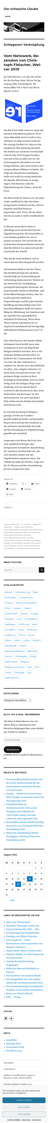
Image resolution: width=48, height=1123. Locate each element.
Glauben (9, 619)
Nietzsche (33, 651)
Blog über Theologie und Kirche (22, 925)
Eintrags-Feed (13, 1043)
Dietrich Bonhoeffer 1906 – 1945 (22, 929)
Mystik (22, 646)
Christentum (26, 597)
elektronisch (37, 530)
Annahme (29, 527)
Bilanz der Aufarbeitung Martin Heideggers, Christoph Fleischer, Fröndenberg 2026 (23, 836)
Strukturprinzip (10, 546)
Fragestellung (9, 532)
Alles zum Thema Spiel (18, 922)
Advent (8, 592)
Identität (27, 535)
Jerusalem (10, 630)
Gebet (27, 608)
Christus (9, 603)
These (26, 546)
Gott (19, 619)
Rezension (8, 527)
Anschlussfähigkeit (11, 530)
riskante (7, 543)
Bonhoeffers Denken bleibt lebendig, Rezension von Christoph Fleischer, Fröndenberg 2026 (25, 826)
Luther (26, 640)
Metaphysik (11, 646)
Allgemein (36, 524)
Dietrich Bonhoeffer (26, 603)
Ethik (7, 608)
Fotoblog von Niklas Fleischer (21, 936)
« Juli (11, 900)
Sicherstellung (17, 543)
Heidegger (10, 624)
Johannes (32, 630)
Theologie (19, 672)
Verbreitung (35, 546)
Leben (8, 640)
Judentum (10, 635)
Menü (8, 16)
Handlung (36, 532)
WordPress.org (14, 1050)
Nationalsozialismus (15, 651)
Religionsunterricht (15, 667)
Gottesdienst (31, 619)
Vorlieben (24, 1114)
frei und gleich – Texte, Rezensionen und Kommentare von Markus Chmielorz (24, 943)
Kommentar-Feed (15, 1047)
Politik (33, 656)
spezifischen (29, 543)
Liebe (17, 640)
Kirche (22, 635)
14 (30, 879)
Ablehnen (24, 1107)
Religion (37, 540)
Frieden (17, 608)
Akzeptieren (24, 1100)
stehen (38, 543)
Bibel (35, 592)
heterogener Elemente (13, 535)
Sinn (37, 667)
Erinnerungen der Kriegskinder (22, 933)
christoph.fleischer (11, 524)
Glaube (34, 613)
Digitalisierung (26, 530)
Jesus (21, 630)
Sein (30, 667)
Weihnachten (12, 678)
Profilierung (28, 540)
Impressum (26, 1120)
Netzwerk (19, 540)
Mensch (37, 640)
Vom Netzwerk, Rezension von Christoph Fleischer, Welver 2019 (22, 62)
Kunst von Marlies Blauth (19, 993)
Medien (23, 538)
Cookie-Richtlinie (13, 1120)
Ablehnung (19, 527)
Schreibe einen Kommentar (28, 548)
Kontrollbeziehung (11, 538)
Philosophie (21, 656)
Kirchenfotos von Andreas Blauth (23, 975)
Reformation (11, 662)
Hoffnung (24, 624)
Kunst (31, 635)
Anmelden (11, 1040)
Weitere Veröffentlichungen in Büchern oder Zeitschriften (19, 1076)
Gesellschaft (11, 613)
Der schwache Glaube (21, 9)
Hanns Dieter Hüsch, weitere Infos (24, 950)
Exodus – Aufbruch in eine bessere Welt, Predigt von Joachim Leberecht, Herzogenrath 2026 (25, 797)
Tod (29, 672)
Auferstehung (22, 592)
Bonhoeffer (11, 597)
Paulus (8, 656)
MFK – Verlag (13, 997)
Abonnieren (13, 749)
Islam (34, 624)
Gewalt (24, 613)
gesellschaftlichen (23, 532)
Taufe (8, 672)
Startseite (9, 1063)
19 (18, 884)
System (20, 546)
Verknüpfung (9, 548)
